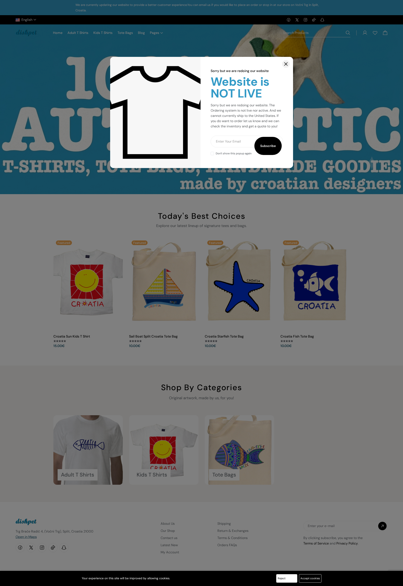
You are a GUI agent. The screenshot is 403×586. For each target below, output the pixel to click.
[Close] (286, 64)
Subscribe (268, 146)
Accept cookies (310, 578)
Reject (281, 578)
